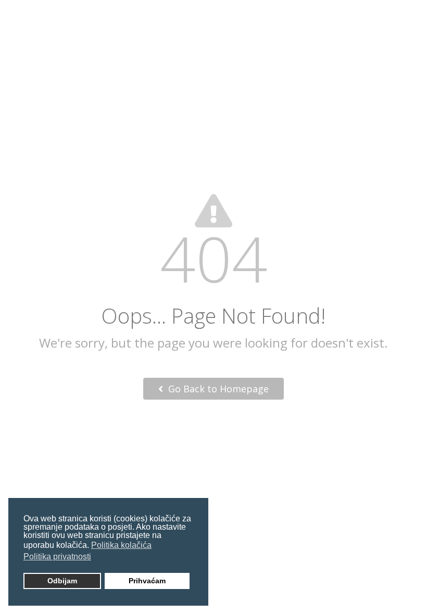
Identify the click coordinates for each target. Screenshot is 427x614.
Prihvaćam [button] (147, 581)
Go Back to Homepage (217, 388)
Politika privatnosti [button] (57, 556)
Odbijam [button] (62, 581)
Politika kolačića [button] (121, 545)
